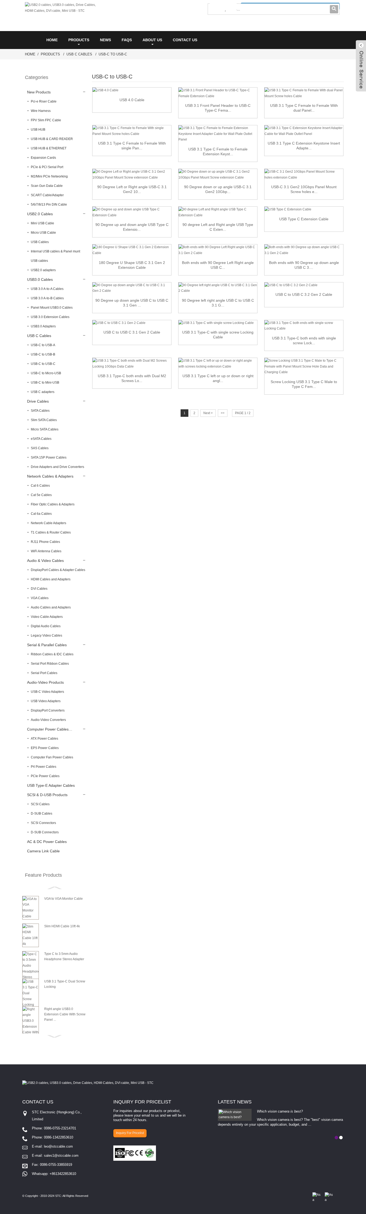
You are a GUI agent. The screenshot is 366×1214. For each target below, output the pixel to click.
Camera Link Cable (43, 851)
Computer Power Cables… (49, 729)
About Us (152, 40)
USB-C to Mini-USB (45, 382)
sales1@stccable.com (61, 1156)
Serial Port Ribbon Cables (50, 663)
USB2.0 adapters (43, 270)
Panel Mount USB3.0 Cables (52, 307)
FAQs (127, 40)
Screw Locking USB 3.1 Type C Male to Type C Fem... (304, 384)
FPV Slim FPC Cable (46, 120)
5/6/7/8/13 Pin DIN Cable (49, 204)
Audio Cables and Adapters (51, 607)
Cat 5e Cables (41, 495)
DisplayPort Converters (48, 710)
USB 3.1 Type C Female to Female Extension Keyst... (218, 151)
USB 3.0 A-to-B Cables (47, 298)
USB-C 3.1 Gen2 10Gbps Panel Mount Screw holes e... (304, 189)
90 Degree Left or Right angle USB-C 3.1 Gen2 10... (132, 189)
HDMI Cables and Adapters (50, 579)
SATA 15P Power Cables (48, 457)
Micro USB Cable (43, 233)
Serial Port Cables (44, 673)
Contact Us (185, 40)
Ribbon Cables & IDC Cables (52, 654)
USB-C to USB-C (113, 54)
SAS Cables (39, 448)
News (105, 40)
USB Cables (40, 242)
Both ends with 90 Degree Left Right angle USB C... (218, 265)
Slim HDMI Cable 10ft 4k (62, 926)
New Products (39, 92)
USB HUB (38, 129)
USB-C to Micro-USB (46, 373)
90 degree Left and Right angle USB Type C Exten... (217, 227)
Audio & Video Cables (45, 560)
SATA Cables (40, 411)
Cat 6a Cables (41, 514)
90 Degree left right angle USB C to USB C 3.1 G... (218, 302)
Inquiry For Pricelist (130, 1133)
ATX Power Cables (44, 738)
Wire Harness (41, 111)
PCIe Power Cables (45, 776)
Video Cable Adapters (47, 617)
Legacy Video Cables (46, 635)
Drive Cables (38, 401)
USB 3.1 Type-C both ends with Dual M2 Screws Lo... (132, 378)
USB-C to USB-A (43, 345)
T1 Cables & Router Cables (51, 532)
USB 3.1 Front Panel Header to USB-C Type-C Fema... (218, 107)
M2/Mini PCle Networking (49, 176)
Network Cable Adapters (48, 523)
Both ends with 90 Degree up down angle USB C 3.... (304, 265)
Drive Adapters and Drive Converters (57, 467)
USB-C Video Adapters (47, 692)
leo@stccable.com (58, 1146)
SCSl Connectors (43, 823)
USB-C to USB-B (43, 354)
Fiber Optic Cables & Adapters (52, 504)
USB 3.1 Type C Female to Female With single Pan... (132, 145)
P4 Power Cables (43, 767)
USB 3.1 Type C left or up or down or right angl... (217, 378)
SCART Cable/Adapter (47, 195)
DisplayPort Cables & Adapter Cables (58, 570)
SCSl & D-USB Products (47, 795)
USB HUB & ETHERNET (48, 148)
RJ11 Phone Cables (45, 542)
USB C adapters (42, 392)
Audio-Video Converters (48, 720)
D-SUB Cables (41, 813)
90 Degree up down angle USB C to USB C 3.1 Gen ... (131, 302)
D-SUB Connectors (45, 832)
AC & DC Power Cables (47, 841)
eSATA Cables (41, 439)
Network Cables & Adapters (50, 476)
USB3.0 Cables (40, 279)
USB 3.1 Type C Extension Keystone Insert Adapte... (304, 145)
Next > (208, 413)
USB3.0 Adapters (43, 326)
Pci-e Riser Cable (44, 101)
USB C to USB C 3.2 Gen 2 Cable (303, 294)
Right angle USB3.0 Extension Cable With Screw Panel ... (64, 1014)
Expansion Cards (43, 158)
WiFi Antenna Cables (46, 551)
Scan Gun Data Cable (47, 186)
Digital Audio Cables (46, 626)
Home (52, 40)
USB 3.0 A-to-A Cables (47, 289)
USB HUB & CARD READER (52, 139)
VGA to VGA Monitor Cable (63, 899)
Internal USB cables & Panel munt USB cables (55, 256)
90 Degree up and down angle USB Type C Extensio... (132, 227)
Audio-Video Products (45, 682)
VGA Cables (39, 598)
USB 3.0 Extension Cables (50, 317)
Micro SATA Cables (44, 429)
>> (223, 413)
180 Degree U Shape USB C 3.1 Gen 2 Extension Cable (132, 265)
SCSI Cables (40, 804)
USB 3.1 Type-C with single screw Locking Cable (217, 334)
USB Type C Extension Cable (303, 219)
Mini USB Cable (42, 223)
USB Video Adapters (46, 701)
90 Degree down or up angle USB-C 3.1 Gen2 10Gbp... (218, 189)
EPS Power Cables (45, 748)
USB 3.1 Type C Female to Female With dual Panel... (304, 107)
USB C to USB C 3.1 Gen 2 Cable (131, 332)
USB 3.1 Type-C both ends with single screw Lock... (304, 340)
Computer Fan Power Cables (52, 757)
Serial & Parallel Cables (47, 645)
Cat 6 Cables (40, 485)
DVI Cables (39, 589)
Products (78, 40)
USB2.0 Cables (40, 214)
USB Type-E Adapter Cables (51, 785)
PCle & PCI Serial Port (47, 167)
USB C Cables (79, 54)
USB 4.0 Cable (131, 100)
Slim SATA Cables (44, 420)
